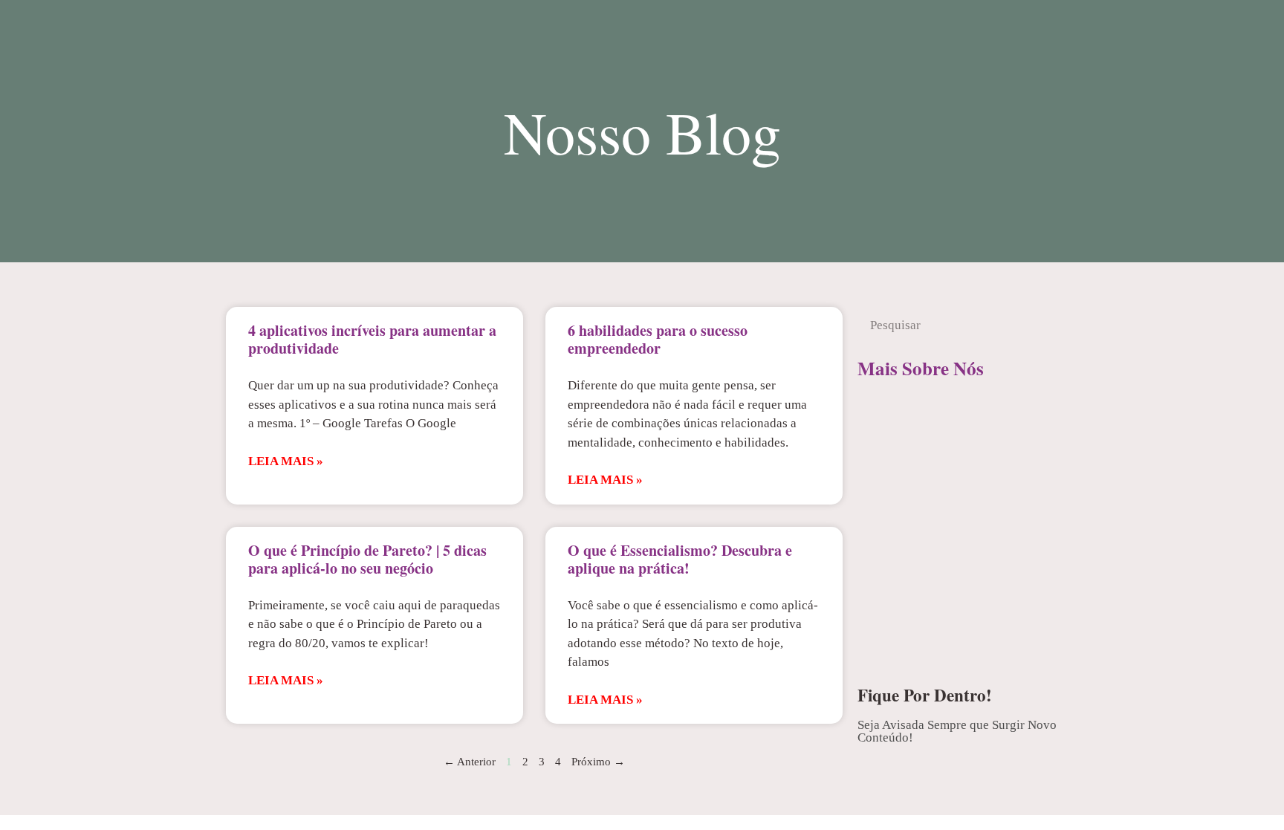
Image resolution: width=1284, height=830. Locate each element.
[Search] (1038, 325)
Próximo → (598, 762)
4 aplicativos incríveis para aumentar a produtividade (372, 339)
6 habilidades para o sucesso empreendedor (658, 339)
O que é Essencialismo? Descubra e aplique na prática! (680, 559)
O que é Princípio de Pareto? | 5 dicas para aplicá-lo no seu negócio (367, 559)
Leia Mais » (285, 461)
